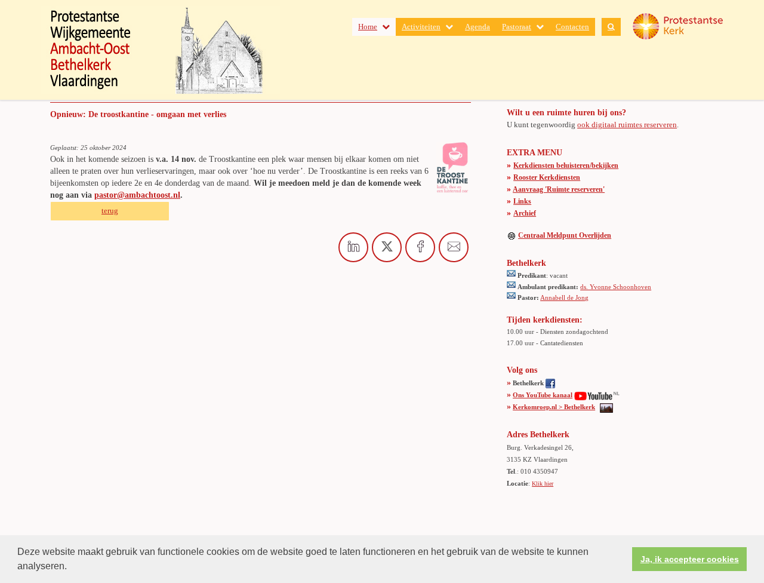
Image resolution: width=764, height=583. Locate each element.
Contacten (572, 26)
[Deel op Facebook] (420, 247)
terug (109, 210)
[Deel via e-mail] (454, 247)
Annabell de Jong (564, 297)
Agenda (477, 26)
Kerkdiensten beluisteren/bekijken (565, 165)
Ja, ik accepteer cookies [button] (689, 559)
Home (367, 26)
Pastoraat (516, 26)
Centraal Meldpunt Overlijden (564, 235)
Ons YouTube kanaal (542, 394)
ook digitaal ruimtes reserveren (627, 124)
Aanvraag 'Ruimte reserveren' (559, 189)
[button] (71, 567)
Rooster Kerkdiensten (546, 177)
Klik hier (542, 483)
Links (522, 201)
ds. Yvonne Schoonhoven (615, 286)
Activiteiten (421, 26)
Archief (524, 213)
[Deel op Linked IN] (353, 247)
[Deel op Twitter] (387, 247)
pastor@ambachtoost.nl (137, 195)
